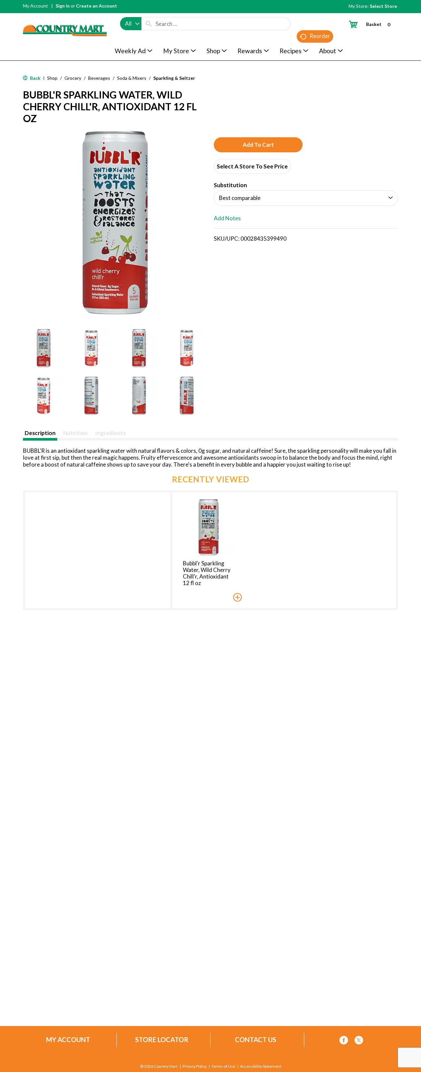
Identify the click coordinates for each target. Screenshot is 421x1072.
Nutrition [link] (75, 432)
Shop (52, 78)
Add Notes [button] (227, 218)
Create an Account (96, 6)
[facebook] (343, 1041)
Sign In (63, 6)
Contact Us (255, 1039)
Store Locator (161, 1039)
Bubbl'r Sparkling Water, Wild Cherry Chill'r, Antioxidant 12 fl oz (207, 573)
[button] (43, 348)
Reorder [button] (320, 36)
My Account (35, 6)
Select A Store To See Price (252, 166)
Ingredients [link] (110, 432)
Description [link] (40, 432)
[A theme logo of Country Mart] (65, 18)
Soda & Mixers (131, 78)
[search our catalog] (148, 23)
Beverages (99, 78)
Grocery (72, 78)
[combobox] (130, 23)
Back (34, 78)
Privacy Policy (195, 1066)
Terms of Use (223, 1066)
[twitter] (359, 1041)
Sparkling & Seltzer (174, 78)
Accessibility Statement (260, 1066)
